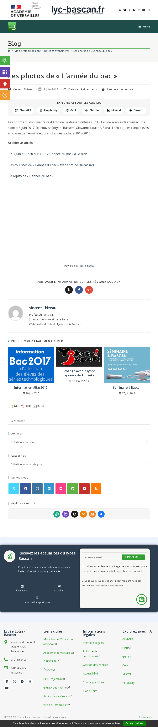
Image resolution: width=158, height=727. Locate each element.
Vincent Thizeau (23, 89)
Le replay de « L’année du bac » (31, 176)
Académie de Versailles (57, 652)
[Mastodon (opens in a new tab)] (120, 10)
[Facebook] (25, 488)
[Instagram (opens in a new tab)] (139, 10)
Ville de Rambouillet (55, 705)
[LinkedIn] (49, 488)
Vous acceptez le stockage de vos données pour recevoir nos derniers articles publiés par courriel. (114, 568)
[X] (13, 488)
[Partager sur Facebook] (79, 290)
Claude (94, 110)
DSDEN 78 (50, 661)
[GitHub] (72, 488)
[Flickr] (60, 488)
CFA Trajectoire (53, 679)
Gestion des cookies (95, 665)
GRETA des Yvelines (55, 687)
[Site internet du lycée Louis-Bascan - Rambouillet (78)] (78, 10)
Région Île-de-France (56, 696)
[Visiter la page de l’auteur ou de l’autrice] (15, 312)
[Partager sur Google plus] (89, 290)
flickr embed (86, 265)
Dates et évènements (82, 89)
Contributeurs (146, 717)
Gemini (138, 110)
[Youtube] (84, 488)
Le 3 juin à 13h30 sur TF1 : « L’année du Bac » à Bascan (48, 154)
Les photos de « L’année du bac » (92, 51)
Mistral (116, 110)
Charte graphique (93, 682)
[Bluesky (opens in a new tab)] (124, 10)
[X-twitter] (14, 681)
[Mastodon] (7, 681)
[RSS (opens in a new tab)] (148, 10)
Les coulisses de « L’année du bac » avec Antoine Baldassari (51, 165)
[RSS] (96, 488)
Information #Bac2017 (30, 387)
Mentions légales (93, 642)
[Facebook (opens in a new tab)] (134, 10)
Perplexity (51, 110)
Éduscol (48, 670)
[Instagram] (37, 488)
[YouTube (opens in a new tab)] (144, 10)
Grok (73, 110)
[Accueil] (9, 51)
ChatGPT (25, 110)
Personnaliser (134, 723)
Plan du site (90, 691)
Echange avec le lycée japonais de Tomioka (79, 373)
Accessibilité (90, 673)
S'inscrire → (133, 557)
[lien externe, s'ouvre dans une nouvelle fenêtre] (26, 10)
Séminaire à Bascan (127, 387)
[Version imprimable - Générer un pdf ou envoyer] (26, 406)
